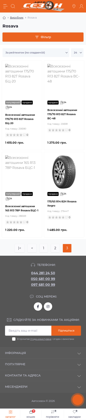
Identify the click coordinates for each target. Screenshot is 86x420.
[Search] (13, 6)
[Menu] (5, 6)
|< (19, 248)
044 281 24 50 (43, 273)
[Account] (81, 6)
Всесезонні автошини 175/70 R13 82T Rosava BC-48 (62, 114)
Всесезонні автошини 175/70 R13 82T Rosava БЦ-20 (20, 119)
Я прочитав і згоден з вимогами (45, 339)
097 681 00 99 (43, 285)
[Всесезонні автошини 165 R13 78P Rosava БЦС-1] (22, 172)
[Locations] (74, 6)
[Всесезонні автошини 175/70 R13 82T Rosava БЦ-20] (22, 80)
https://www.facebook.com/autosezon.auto (38, 306)
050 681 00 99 (43, 279)
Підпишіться (66, 330)
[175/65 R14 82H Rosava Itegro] (64, 172)
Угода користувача (40, 339)
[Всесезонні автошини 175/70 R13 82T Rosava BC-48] (64, 80)
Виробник (16, 17)
